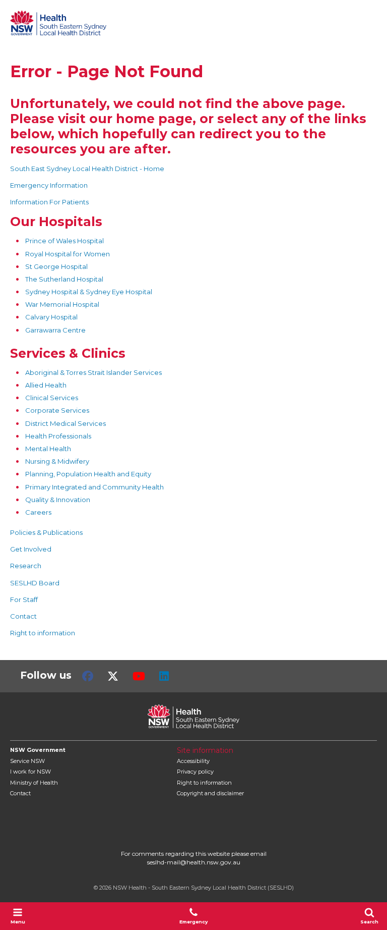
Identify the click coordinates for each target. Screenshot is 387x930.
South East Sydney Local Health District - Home (87, 169)
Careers (38, 512)
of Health (34, 782)
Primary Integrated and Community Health (94, 487)
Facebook (87, 676)
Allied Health (46, 385)
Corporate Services (57, 410)
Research (25, 566)
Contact (23, 616)
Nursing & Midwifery (57, 461)
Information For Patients (49, 202)
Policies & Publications (46, 532)
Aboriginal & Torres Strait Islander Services (93, 372)
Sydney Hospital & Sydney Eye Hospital (88, 292)
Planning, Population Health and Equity (88, 474)
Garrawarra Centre (55, 330)
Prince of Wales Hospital (64, 241)
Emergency (193, 921)
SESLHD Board (34, 583)
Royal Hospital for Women (67, 254)
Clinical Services (51, 398)
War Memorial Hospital (62, 304)
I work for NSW (30, 771)
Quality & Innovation (57, 500)
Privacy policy (195, 771)
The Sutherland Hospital (64, 279)
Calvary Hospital (51, 317)
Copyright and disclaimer (210, 793)
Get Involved (30, 549)
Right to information (42, 633)
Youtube (138, 676)
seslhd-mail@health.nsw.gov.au (193, 862)
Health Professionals (58, 436)
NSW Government (38, 749)
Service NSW (27, 760)
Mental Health (48, 449)
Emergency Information (49, 185)
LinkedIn (164, 676)
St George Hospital (56, 266)
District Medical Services (65, 423)
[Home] (58, 22)
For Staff (24, 599)
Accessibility (193, 760)
